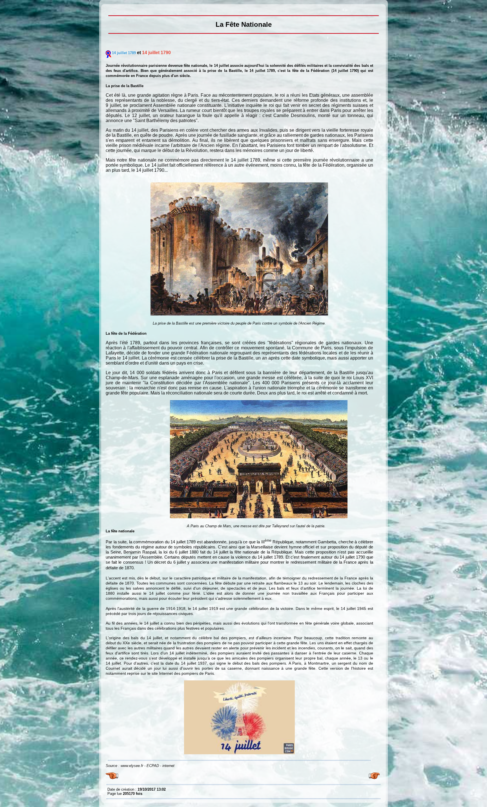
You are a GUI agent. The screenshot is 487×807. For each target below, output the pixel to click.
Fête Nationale (109, 8)
